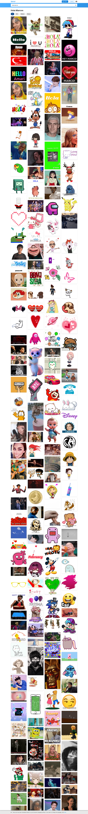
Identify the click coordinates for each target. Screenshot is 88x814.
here (65, 812)
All (12, 13)
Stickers (22, 13)
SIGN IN (71, 1)
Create (65, 1)
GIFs (17, 13)
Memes (28, 13)
